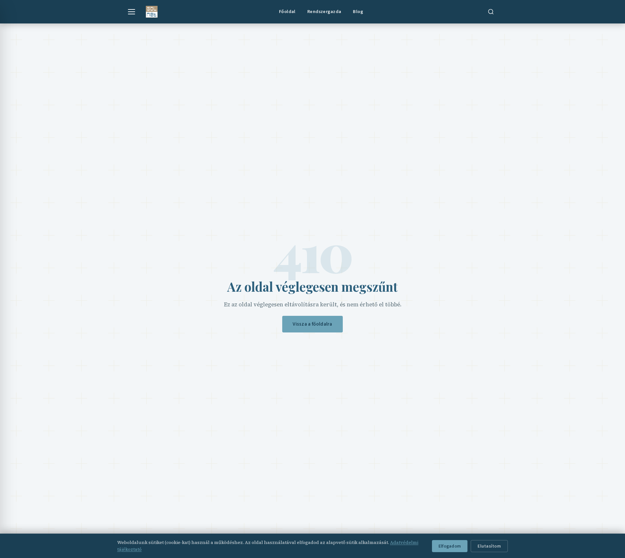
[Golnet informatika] (152, 12)
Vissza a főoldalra (312, 324)
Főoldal (287, 11)
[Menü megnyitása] (131, 11)
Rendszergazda (324, 11)
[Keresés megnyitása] (490, 11)
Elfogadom (449, 546)
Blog (358, 11)
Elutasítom (489, 546)
